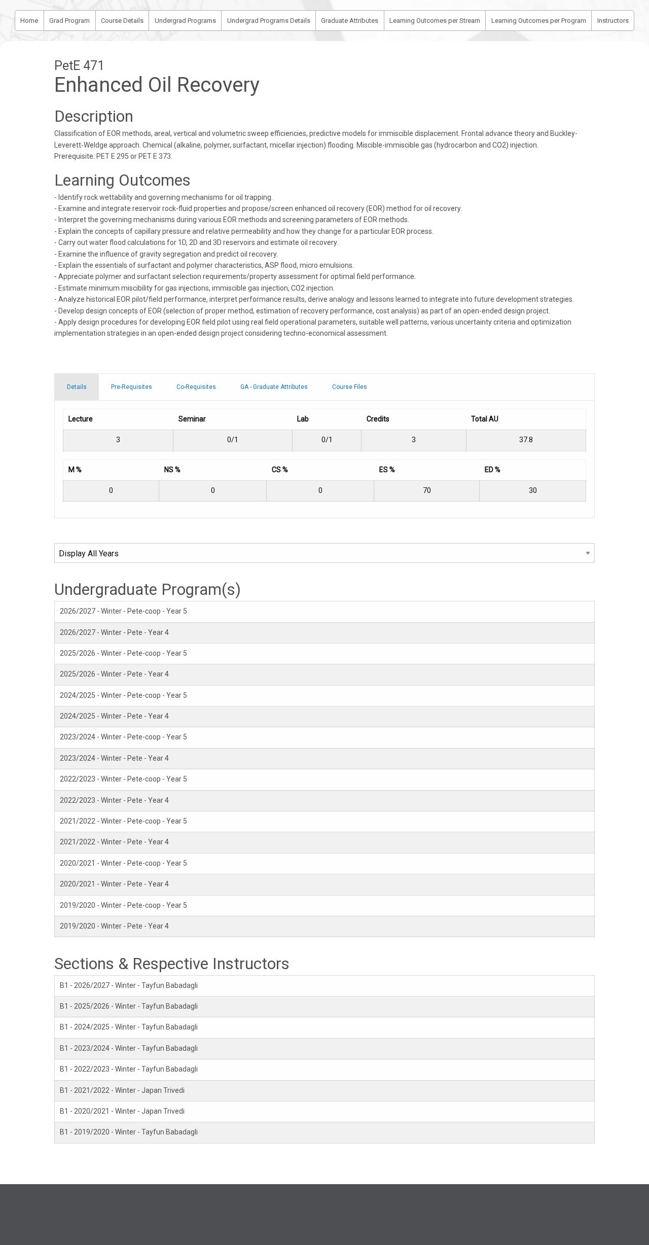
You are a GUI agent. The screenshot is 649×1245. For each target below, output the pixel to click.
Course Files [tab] (349, 386)
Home (29, 20)
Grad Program (69, 20)
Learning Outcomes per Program (538, 20)
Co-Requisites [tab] (196, 386)
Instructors (613, 20)
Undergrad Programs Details (268, 20)
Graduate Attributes (349, 20)
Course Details (122, 20)
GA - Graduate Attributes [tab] (274, 386)
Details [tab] (77, 386)
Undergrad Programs (185, 20)
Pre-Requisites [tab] (131, 386)
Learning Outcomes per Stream (434, 20)
